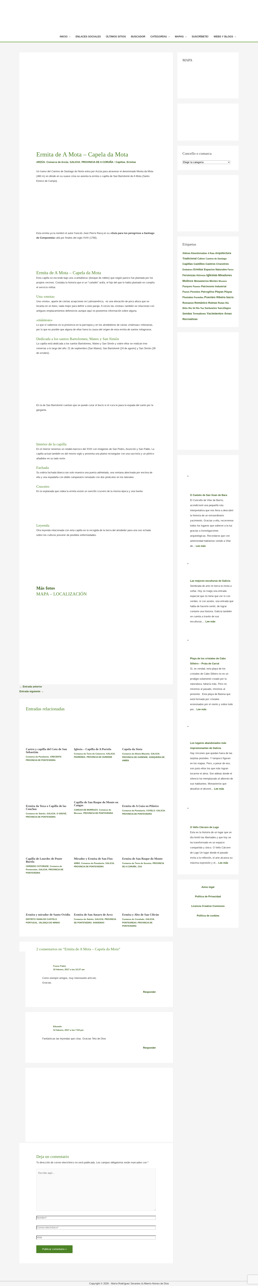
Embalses (187, 269)
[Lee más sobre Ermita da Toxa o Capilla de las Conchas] (48, 785)
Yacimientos (215, 313)
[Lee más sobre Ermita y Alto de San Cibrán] (144, 895)
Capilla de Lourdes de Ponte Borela (44, 860)
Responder (149, 992)
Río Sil (191, 308)
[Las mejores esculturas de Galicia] (212, 563)
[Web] (96, 1238)
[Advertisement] (96, 209)
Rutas (221, 303)
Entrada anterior (30, 686)
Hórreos (201, 275)
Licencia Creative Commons (208, 906)
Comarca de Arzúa (57, 162)
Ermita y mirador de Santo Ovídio (48, 914)
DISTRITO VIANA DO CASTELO (41, 919)
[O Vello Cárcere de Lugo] (212, 808)
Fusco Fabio (59, 966)
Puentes (210, 297)
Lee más (201, 546)
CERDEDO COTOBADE (37, 866)
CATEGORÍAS (158, 36)
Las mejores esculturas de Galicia (210, 580)
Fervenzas (189, 275)
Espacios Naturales (215, 269)
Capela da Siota (132, 749)
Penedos (195, 292)
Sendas (187, 313)
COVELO (150, 810)
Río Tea (200, 308)
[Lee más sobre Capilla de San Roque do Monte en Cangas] (96, 783)
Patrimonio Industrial (213, 286)
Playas (219, 291)
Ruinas (212, 302)
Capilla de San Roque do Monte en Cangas (96, 804)
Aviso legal (207, 887)
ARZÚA (40, 162)
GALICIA (75, 162)
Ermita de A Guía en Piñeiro (140, 806)
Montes (213, 281)
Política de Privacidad (208, 896)
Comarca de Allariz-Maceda (136, 754)
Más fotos (45, 588)
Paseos (196, 286)
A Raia (211, 253)
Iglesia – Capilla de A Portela (92, 749)
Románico (200, 302)
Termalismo (199, 313)
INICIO (63, 36)
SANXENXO (98, 922)
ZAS (140, 866)
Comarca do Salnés (36, 813)
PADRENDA (79, 757)
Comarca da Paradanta (37, 757)
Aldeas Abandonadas (194, 253)
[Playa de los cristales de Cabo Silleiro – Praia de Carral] (212, 640)
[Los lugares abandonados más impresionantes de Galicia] (212, 726)
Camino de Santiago (216, 258)
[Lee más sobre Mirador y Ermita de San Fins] (96, 839)
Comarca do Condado (133, 919)
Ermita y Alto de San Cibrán (140, 914)
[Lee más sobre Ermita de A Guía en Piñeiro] (144, 785)
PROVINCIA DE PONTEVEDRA (41, 760)
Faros (231, 269)
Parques (187, 286)
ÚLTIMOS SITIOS (116, 36)
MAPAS (179, 36)
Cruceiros (222, 263)
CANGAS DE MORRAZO (86, 810)
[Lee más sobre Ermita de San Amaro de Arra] (96, 895)
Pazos (185, 291)
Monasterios (201, 281)
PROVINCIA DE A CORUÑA (97, 162)
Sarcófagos (224, 308)
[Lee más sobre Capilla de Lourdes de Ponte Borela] (48, 839)
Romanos (188, 302)
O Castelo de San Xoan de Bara (208, 495)
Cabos (201, 258)
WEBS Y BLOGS (223, 36)
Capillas (120, 162)
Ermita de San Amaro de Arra (93, 914)
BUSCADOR (138, 36)
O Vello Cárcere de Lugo (204, 827)
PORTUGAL (32, 922)
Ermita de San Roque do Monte (142, 858)
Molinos (187, 280)
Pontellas (199, 297)
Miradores (225, 275)
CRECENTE (55, 757)
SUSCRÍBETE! (200, 36)
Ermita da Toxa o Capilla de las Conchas (46, 807)
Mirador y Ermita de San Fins (93, 858)
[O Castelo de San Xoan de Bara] (212, 476)
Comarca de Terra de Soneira (136, 863)
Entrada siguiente (31, 691)
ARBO (77, 863)
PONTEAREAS (129, 922)
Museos (223, 281)
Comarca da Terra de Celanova (89, 754)
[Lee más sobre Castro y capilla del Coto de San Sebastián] (48, 730)
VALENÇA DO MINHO (49, 922)
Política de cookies (208, 915)
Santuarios (211, 308)
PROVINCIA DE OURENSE (99, 757)
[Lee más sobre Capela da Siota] (144, 730)
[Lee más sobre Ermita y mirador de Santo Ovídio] (48, 895)
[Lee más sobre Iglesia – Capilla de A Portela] (96, 730)
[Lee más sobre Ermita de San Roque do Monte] (144, 839)
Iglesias (211, 275)
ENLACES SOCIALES (88, 36)
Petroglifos (207, 291)
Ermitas (131, 162)
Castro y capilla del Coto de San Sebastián (46, 750)
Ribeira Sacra (225, 297)
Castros (210, 263)
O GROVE (61, 813)
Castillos (199, 263)
